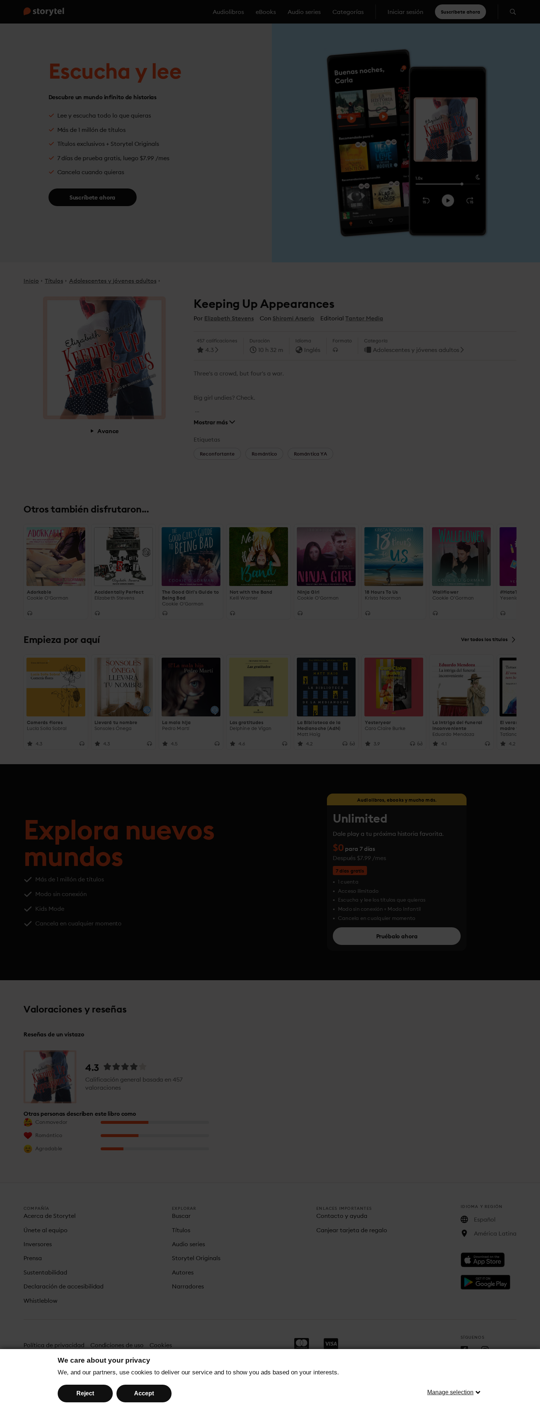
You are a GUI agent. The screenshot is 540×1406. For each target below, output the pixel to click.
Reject (85, 1393)
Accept (144, 1393)
